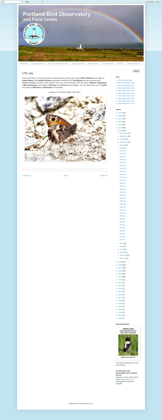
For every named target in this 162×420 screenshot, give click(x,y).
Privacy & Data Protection (58, 64)
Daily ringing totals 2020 (126, 88)
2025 (120, 116)
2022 (120, 125)
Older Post (104, 176)
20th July (123, 183)
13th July (123, 204)
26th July (123, 165)
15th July (123, 198)
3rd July (122, 234)
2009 (120, 292)
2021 (120, 128)
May (121, 246)
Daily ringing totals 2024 (126, 98)
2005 (120, 303)
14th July (123, 201)
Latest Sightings (37, 64)
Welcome (24, 64)
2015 (120, 274)
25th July (123, 168)
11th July (123, 210)
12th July (123, 207)
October (123, 139)
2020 (120, 131)
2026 (120, 113)
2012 (120, 283)
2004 (120, 306)
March (122, 252)
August (122, 145)
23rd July (123, 174)
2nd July (122, 237)
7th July (122, 222)
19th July (123, 186)
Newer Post (27, 176)
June (122, 243)
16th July (123, 195)
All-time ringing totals (125, 80)
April (121, 249)
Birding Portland (133, 64)
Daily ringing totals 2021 (126, 90)
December (123, 133)
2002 (120, 312)
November (123, 136)
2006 (120, 300)
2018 (120, 265)
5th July (122, 228)
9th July (122, 216)
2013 (120, 280)
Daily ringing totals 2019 (126, 85)
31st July (123, 151)
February (123, 255)
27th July (123, 162)
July (121, 148)
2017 (120, 268)
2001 (120, 315)
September (124, 142)
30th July (123, 154)
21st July (123, 180)
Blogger (90, 404)
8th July (122, 219)
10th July (123, 213)
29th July (123, 157)
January (123, 258)
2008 (120, 295)
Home (66, 176)
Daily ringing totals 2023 (126, 96)
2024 (120, 119)
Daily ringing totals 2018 (126, 83)
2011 (120, 286)
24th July (123, 171)
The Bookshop (108, 64)
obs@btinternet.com (127, 379)
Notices (120, 64)
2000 (120, 318)
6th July (122, 225)
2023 (120, 122)
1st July (122, 240)
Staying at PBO (78, 64)
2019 (120, 262)
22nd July (123, 177)
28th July (123, 159)
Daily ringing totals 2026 (126, 103)
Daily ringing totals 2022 (126, 93)
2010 (120, 289)
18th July (123, 189)
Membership (93, 64)
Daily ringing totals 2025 (126, 101)
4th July (122, 231)
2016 (120, 271)
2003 (120, 309)
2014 (120, 277)
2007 (120, 297)
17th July (123, 192)
